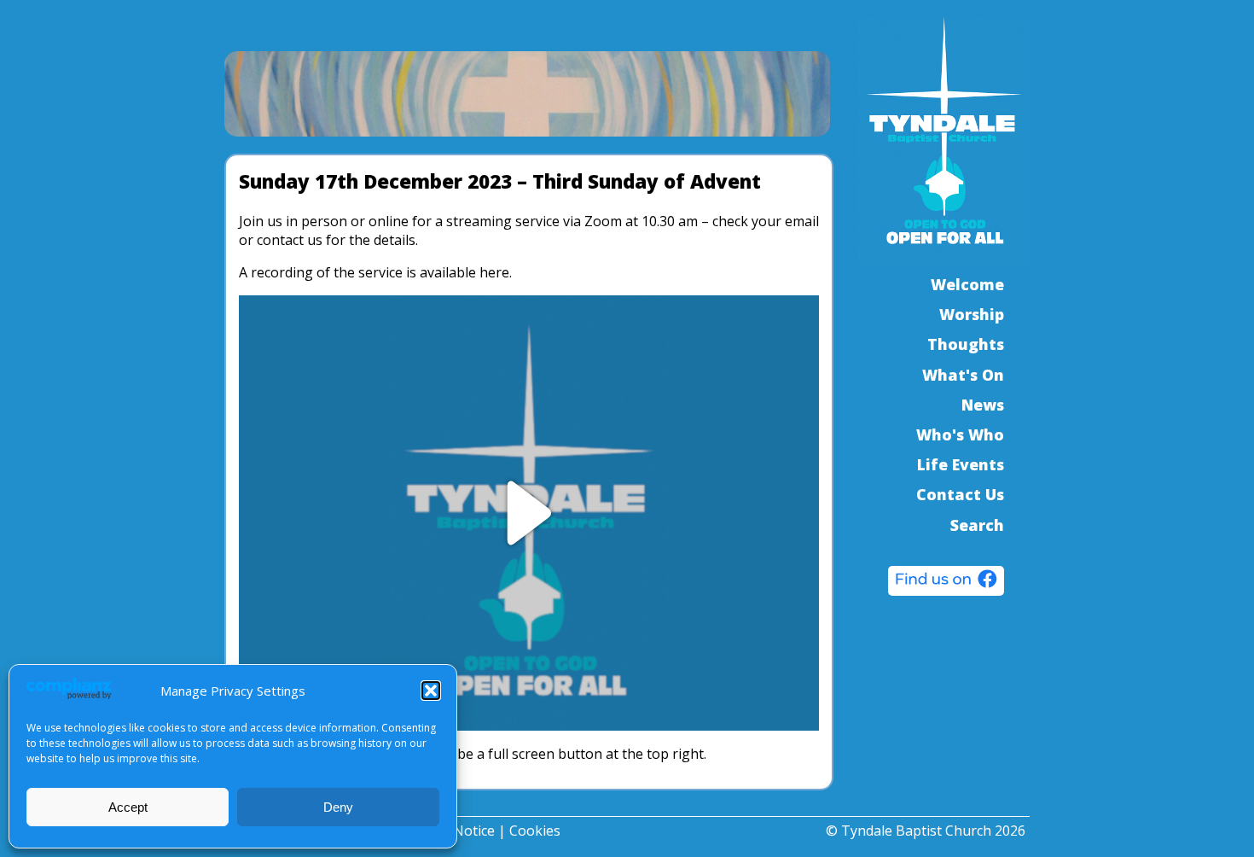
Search (977, 525)
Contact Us (960, 494)
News (982, 404)
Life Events (960, 464)
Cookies (534, 830)
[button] (430, 690)
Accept (128, 807)
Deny (338, 807)
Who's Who (960, 434)
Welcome (967, 284)
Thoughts (965, 344)
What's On (963, 374)
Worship (971, 314)
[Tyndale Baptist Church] (946, 583)
